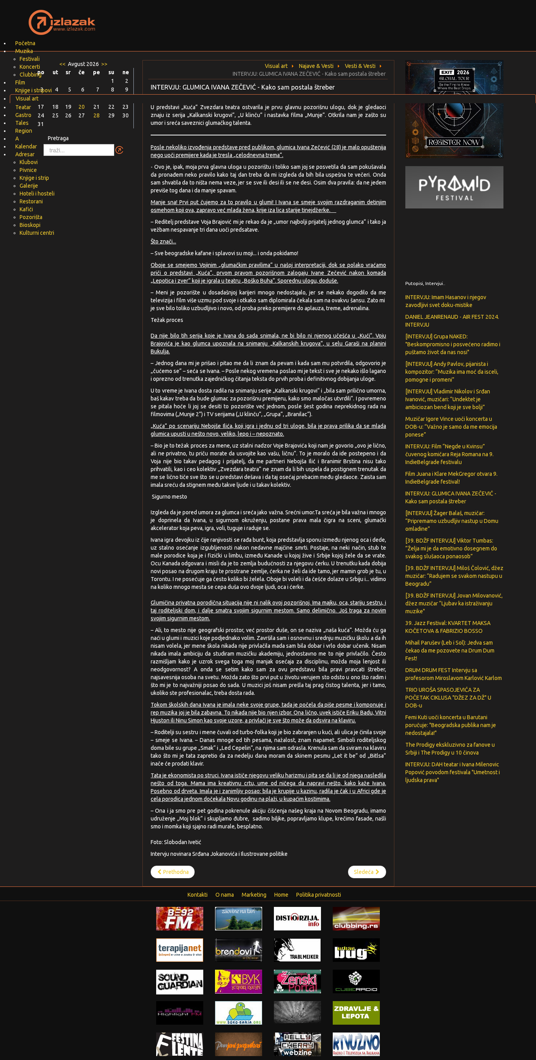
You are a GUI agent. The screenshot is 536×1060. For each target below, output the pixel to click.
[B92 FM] (179, 918)
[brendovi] (238, 950)
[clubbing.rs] (356, 918)
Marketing (254, 895)
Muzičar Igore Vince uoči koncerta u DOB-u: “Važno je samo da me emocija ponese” (451, 427)
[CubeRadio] (356, 981)
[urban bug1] (356, 950)
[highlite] (179, 1012)
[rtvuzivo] (356, 1044)
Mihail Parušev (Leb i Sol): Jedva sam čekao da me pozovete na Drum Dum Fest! (449, 651)
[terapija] (179, 950)
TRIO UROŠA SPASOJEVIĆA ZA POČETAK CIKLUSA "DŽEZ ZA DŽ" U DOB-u (448, 698)
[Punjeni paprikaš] (238, 1044)
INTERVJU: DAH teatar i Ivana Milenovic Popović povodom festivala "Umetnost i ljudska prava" (452, 772)
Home (281, 895)
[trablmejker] (297, 950)
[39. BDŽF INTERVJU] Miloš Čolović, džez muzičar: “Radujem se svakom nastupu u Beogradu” (454, 576)
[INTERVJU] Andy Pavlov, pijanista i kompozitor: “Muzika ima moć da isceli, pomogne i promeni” (451, 372)
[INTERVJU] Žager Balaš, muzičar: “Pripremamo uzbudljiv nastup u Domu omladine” (451, 521)
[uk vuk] (238, 981)
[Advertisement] (360, 17)
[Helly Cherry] (297, 1044)
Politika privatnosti (318, 895)
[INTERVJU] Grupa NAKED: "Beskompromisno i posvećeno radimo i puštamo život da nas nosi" (452, 344)
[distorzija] (297, 918)
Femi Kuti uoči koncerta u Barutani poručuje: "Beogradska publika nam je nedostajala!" (450, 725)
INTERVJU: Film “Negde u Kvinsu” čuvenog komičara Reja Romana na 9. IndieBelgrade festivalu (449, 454)
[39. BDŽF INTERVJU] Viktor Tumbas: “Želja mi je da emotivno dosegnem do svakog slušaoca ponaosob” (451, 548)
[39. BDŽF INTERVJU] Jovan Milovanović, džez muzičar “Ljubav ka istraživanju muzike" (454, 603)
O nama (224, 895)
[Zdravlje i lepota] (356, 1012)
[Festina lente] (179, 1044)
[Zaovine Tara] (238, 918)
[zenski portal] (297, 981)
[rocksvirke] (297, 1012)
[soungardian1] (179, 981)
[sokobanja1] (238, 1012)
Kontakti (198, 895)
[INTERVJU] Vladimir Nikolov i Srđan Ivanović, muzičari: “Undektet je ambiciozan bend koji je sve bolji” (447, 399)
